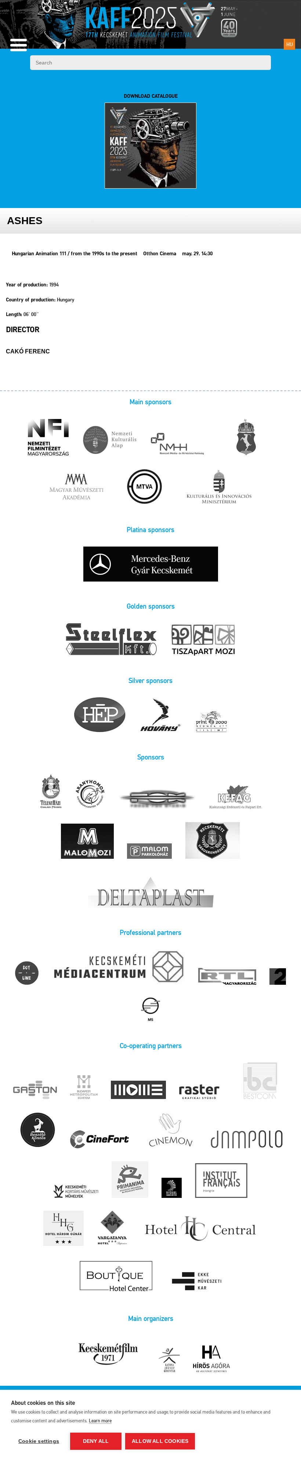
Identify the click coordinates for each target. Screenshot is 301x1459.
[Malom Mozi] (87, 842)
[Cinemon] (170, 1131)
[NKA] (109, 441)
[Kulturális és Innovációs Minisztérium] (219, 487)
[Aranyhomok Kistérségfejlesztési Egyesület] (90, 794)
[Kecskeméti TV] (118, 968)
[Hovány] (160, 715)
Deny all (96, 1441)
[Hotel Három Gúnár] (63, 1229)
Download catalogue (151, 96)
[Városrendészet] (212, 841)
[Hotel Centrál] (199, 1229)
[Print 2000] (211, 722)
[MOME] (138, 1090)
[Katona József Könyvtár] (169, 1360)
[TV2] (277, 977)
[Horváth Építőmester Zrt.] (100, 715)
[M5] (150, 1010)
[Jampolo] (247, 1140)
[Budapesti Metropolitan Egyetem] (84, 1087)
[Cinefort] (100, 1140)
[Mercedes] (150, 564)
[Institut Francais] (221, 1181)
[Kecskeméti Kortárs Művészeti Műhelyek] (76, 1192)
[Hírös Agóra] (211, 1359)
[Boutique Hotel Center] (116, 1277)
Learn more (100, 1420)
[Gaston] (35, 1090)
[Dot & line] (27, 973)
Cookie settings (38, 1441)
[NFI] (48, 438)
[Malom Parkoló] (149, 851)
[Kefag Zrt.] (235, 797)
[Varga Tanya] (112, 1229)
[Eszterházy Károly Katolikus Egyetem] (197, 1282)
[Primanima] (130, 1180)
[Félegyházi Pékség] (50, 792)
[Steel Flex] (111, 640)
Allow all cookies (160, 1441)
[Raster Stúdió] (199, 1092)
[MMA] (76, 487)
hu (289, 44)
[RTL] (227, 977)
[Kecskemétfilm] (108, 1354)
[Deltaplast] (150, 890)
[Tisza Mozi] (203, 640)
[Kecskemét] (245, 438)
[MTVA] (144, 487)
